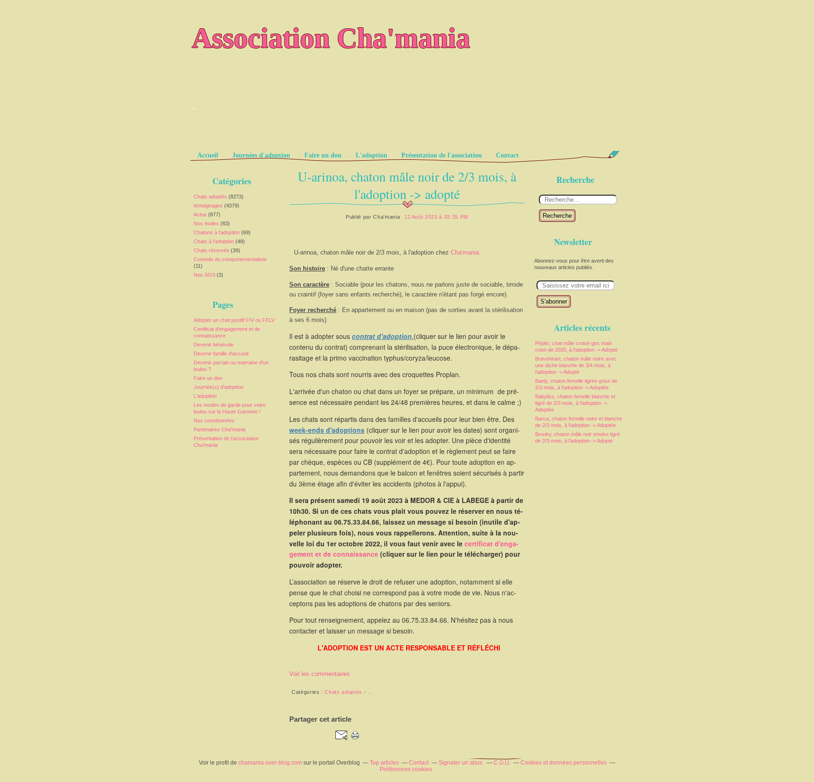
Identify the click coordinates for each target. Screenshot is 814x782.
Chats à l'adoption (214, 241)
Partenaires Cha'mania (219, 429)
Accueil (207, 155)
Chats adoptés (210, 196)
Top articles (384, 762)
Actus (200, 214)
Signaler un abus (461, 762)
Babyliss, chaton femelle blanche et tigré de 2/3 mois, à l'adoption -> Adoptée (575, 403)
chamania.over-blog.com (270, 762)
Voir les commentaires (319, 673)
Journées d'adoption (261, 155)
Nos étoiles (206, 223)
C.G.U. (502, 762)
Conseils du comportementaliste (230, 259)
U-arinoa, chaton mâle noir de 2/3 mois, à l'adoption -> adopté (407, 185)
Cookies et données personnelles (564, 762)
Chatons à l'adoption (217, 232)
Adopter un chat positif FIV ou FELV (234, 320)
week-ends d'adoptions (327, 430)
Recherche (557, 215)
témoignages (208, 205)
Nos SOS (204, 275)
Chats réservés (211, 250)
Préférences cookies (406, 769)
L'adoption (371, 155)
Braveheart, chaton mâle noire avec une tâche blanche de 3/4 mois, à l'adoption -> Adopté (576, 365)
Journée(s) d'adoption (219, 387)
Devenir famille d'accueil (221, 353)
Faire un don (323, 155)
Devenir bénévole (214, 344)
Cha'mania (465, 252)
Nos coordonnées (214, 420)
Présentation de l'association (441, 155)
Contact (507, 155)
